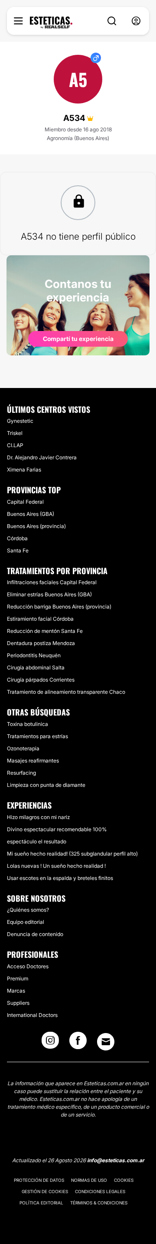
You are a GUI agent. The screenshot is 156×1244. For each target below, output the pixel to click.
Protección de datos (39, 1180)
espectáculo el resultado (36, 841)
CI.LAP (15, 445)
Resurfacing (21, 772)
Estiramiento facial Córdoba (40, 618)
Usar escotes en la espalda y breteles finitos (60, 878)
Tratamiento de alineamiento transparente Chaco (66, 692)
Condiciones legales (100, 1191)
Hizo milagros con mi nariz (38, 817)
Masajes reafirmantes (33, 760)
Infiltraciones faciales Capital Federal (52, 582)
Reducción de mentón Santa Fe (45, 631)
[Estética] (51, 23)
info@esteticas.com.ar (115, 1160)
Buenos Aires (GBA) (30, 514)
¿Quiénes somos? (28, 909)
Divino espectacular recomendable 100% (57, 829)
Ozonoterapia (23, 748)
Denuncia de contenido (35, 934)
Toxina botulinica (27, 724)
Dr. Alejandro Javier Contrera (42, 457)
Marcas (16, 990)
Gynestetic (20, 421)
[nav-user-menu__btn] (136, 21)
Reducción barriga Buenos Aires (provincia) (59, 606)
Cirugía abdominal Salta (36, 667)
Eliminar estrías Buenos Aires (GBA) (49, 594)
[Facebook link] (78, 1043)
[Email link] (105, 1041)
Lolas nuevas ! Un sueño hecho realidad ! (56, 866)
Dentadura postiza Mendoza (41, 643)
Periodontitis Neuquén (34, 655)
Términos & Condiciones (98, 1202)
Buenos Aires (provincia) (36, 526)
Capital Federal (25, 501)
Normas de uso (89, 1180)
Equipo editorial (25, 922)
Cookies (123, 1180)
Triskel (15, 433)
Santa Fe (18, 550)
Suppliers (18, 1003)
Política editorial (41, 1202)
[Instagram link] (50, 1043)
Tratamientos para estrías (37, 736)
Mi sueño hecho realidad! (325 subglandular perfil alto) (72, 853)
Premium (17, 978)
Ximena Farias (24, 469)
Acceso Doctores (28, 966)
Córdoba (17, 538)
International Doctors (32, 1015)
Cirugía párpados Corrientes (41, 679)
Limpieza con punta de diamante (46, 785)
